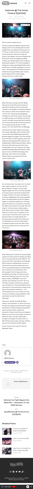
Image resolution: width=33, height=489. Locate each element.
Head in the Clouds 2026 (21, 438)
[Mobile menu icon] (29, 3)
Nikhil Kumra (9, 358)
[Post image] (6, 431)
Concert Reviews (8, 25)
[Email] (17, 362)
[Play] (28, 486)
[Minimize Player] (31, 487)
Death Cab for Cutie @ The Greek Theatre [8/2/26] (21, 449)
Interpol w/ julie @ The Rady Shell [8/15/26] (20, 430)
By (24, 370)
